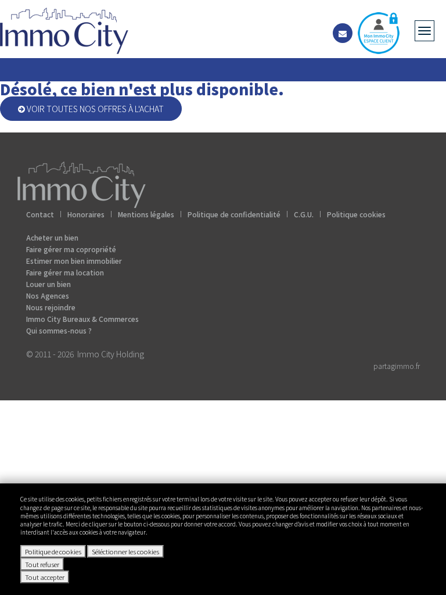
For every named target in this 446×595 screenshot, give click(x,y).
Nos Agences (47, 295)
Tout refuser (42, 564)
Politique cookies (356, 214)
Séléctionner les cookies (125, 551)
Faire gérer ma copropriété (71, 249)
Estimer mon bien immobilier (74, 261)
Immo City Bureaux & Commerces (82, 319)
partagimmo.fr (396, 366)
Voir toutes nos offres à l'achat (94, 108)
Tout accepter (44, 577)
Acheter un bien (52, 237)
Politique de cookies (53, 551)
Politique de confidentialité (234, 214)
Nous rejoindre (50, 307)
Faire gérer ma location (65, 272)
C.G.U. (304, 214)
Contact (40, 214)
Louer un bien (48, 284)
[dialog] (223, 539)
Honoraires (86, 214)
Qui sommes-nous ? (59, 330)
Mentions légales (146, 214)
